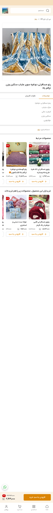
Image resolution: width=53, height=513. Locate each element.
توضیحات (46, 96)
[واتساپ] (5, 487)
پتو (36, 19)
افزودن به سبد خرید (37, 497)
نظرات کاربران (30, 96)
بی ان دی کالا (45, 19)
